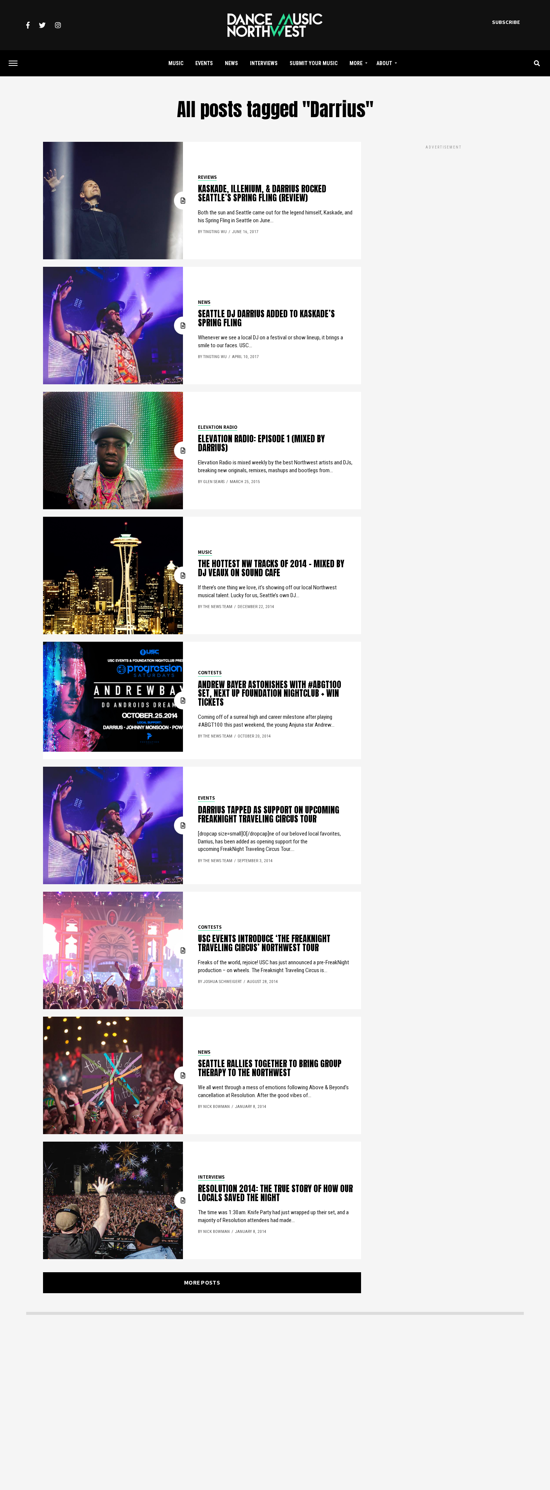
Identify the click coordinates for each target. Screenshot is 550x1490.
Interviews (264, 63)
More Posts (202, 1282)
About (384, 63)
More (356, 63)
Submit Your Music (313, 63)
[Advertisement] (443, 203)
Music (175, 63)
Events (204, 63)
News (231, 63)
